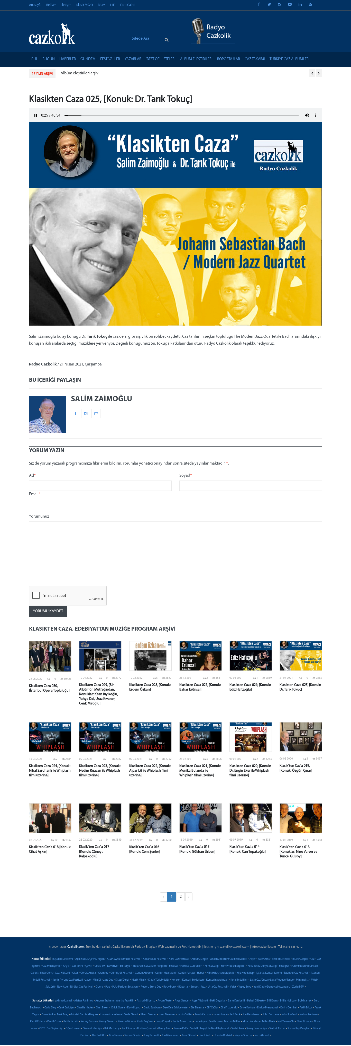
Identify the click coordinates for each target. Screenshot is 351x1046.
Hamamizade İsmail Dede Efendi (119, 1014)
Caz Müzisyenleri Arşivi (56, 966)
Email (34, 494)
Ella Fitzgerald (229, 1007)
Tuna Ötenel (189, 1035)
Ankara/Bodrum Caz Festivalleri (228, 959)
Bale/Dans (264, 959)
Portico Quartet (146, 1028)
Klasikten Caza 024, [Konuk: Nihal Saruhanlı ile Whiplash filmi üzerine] (50, 770)
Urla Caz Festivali (218, 987)
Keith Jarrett (70, 1021)
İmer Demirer (167, 1014)
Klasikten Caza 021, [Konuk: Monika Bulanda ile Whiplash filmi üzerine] (200, 770)
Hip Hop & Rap (245, 973)
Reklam (51, 5)
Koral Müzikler (239, 980)
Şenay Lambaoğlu (256, 1028)
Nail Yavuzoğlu (286, 1021)
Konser (176, 980)
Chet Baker (102, 1007)
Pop (107, 987)
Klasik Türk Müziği (158, 980)
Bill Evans (272, 1000)
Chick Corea (118, 1007)
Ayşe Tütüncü (200, 1000)
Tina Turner (115, 1035)
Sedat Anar (237, 1028)
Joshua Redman (308, 1014)
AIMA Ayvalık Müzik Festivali (124, 959)
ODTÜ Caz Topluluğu (51, 1028)
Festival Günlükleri (191, 966)
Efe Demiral (198, 1007)
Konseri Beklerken (193, 980)
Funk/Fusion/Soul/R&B (304, 966)
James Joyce (220, 1014)
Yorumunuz (39, 517)
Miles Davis (268, 1021)
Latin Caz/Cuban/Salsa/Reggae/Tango (272, 980)
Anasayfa (35, 5)
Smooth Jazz (198, 987)
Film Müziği (212, 966)
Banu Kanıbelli (236, 1000)
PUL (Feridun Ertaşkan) (125, 987)
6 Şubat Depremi (63, 959)
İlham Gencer (148, 1014)
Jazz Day (108, 980)
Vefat (233, 987)
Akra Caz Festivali (179, 959)
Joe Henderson (251, 1014)
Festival (173, 966)
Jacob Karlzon (203, 1014)
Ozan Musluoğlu (92, 1028)
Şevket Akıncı (277, 1028)
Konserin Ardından (217, 980)
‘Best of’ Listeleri (161, 59)
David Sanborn (152, 1007)
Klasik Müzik (84, 5)
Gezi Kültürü (62, 973)
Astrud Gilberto (146, 1000)
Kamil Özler (54, 1021)
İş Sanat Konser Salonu (269, 973)
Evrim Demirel (288, 1007)
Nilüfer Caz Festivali (81, 987)
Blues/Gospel (300, 959)
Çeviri (88, 966)
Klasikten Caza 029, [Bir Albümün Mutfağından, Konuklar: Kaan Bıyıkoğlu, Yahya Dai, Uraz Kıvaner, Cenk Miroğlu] (98, 694)
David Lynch (134, 1007)
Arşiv (252, 959)
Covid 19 (100, 966)
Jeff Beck (235, 1014)
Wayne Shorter (243, 1035)
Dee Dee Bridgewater (176, 1007)
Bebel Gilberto (256, 1000)
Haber (200, 973)
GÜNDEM (88, 59)
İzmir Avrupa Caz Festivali (68, 980)
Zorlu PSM (298, 987)
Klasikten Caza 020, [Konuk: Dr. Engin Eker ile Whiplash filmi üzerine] (250, 770)
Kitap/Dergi (122, 980)
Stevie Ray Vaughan (299, 1028)
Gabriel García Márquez (84, 1014)
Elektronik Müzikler (144, 966)
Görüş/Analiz (88, 973)
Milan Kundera (251, 1021)
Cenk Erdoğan (66, 1007)
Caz (312, 959)
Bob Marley (304, 1000)
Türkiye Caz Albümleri (290, 59)
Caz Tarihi (77, 966)
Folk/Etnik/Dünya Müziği (262, 966)
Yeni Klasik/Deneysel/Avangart (272, 987)
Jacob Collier (184, 1014)
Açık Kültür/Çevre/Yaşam (90, 959)
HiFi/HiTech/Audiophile (221, 973)
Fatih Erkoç (306, 1007)
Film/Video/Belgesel (233, 966)
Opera (99, 987)
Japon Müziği (93, 980)
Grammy (103, 973)
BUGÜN (48, 59)
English (162, 966)
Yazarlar (133, 59)
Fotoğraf (284, 966)
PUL (34, 59)
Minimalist (302, 980)
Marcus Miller (232, 1021)
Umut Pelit (205, 1035)
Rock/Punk (169, 987)
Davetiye (112, 966)
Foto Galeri (127, 5)
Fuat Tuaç (62, 1014)
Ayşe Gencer (182, 1000)
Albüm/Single (199, 959)
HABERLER (67, 59)
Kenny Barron (89, 1021)
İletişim (66, 5)
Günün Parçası (186, 973)
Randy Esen (164, 1028)
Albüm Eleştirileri (196, 59)
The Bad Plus (99, 1035)
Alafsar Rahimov (83, 1000)
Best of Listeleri (281, 959)
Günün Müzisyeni (165, 973)
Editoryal (125, 966)
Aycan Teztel (165, 1000)
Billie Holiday (288, 1000)
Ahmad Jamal (64, 1000)
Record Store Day (151, 987)
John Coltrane (271, 1014)
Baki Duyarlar (218, 1000)
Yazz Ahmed (262, 1035)
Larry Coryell (163, 1021)
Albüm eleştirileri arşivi (80, 73)
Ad (32, 476)
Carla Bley (50, 1007)
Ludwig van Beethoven (208, 1021)
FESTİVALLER (110, 59)
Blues (101, 5)
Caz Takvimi (255, 59)
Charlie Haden (85, 1007)
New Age (62, 987)
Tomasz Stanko (132, 1035)
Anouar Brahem (104, 1000)
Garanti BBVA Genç (42, 973)
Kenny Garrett (107, 1021)
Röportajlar (228, 59)
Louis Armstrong (182, 1021)
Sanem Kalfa (181, 1028)
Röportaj (183, 987)
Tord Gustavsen (170, 1035)
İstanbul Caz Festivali (296, 973)
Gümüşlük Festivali (121, 973)
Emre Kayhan (247, 1007)
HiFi (112, 5)
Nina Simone (304, 1021)
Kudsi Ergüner (145, 1021)
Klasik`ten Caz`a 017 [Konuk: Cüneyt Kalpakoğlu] (94, 851)
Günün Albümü (144, 973)
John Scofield (289, 1014)
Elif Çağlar (212, 1007)
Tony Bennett (151, 1035)
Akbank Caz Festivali (155, 959)
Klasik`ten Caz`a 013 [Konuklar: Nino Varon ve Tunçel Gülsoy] (298, 851)
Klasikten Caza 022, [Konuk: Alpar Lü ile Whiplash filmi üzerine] (150, 770)
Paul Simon (128, 1028)
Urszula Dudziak (223, 1035)
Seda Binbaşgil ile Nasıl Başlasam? (209, 1028)
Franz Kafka (48, 1014)
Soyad (185, 476)
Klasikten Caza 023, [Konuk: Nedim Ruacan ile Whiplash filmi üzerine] (100, 770)
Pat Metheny (111, 1028)
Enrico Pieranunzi (267, 1007)
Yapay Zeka (244, 987)
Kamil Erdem (37, 1021)
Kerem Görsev (126, 1021)
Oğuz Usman (73, 1028)
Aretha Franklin (125, 1000)
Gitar (75, 973)
